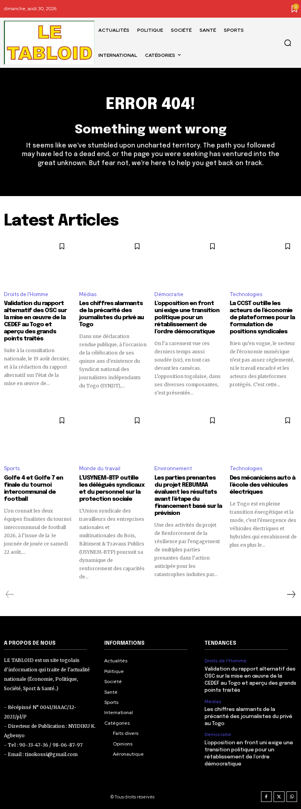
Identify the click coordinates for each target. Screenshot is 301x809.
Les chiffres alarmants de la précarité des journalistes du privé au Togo (111, 314)
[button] (287, 42)
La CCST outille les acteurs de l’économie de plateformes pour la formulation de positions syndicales (262, 317)
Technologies (246, 294)
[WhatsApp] (291, 796)
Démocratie (168, 294)
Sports (12, 468)
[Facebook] (266, 796)
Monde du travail (99, 468)
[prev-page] (10, 594)
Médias (87, 294)
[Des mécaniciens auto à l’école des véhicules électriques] (263, 434)
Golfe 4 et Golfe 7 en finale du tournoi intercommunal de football (33, 488)
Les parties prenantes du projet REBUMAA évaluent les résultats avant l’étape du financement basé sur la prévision (188, 495)
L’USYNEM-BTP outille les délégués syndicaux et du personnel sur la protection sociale (111, 488)
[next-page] (291, 594)
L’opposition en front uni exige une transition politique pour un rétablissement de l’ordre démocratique (186, 317)
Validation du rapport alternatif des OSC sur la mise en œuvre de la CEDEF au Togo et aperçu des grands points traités (35, 321)
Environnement (173, 468)
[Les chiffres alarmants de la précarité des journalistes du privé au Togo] (113, 260)
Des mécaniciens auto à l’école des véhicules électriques (262, 485)
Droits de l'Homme (26, 294)
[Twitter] (279, 796)
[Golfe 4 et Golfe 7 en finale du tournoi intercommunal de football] (37, 434)
